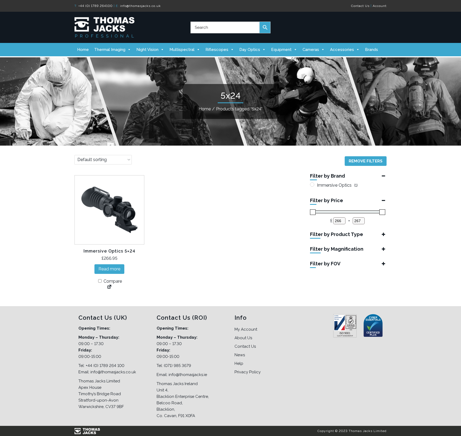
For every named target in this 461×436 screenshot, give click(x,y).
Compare (112, 281)
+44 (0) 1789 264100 (95, 6)
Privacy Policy (248, 372)
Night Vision (147, 49)
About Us (243, 337)
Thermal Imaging (109, 49)
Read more (109, 268)
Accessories (342, 49)
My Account (246, 329)
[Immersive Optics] (312, 184)
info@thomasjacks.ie (188, 374)
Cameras (311, 49)
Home (83, 49)
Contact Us (360, 6)
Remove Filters (366, 161)
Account (380, 6)
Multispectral (181, 49)
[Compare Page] (109, 287)
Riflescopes (216, 49)
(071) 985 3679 (177, 365)
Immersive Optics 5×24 (109, 251)
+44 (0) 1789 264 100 (105, 365)
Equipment (281, 49)
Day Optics (249, 49)
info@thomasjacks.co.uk (140, 6)
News (240, 355)
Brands (371, 49)
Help (239, 363)
